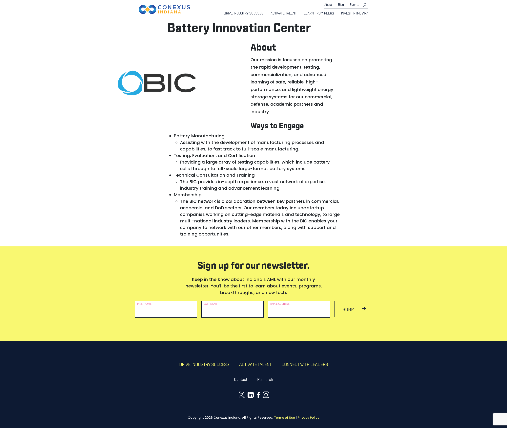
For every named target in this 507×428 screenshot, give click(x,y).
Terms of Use (284, 417)
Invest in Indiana (354, 13)
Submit (350, 309)
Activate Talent (284, 13)
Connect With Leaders (305, 365)
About (328, 5)
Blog (341, 5)
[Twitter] (242, 394)
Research (265, 380)
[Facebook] (258, 395)
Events (354, 5)
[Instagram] (266, 394)
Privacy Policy (308, 417)
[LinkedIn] (251, 395)
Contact (240, 380)
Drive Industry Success (243, 13)
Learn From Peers (319, 13)
